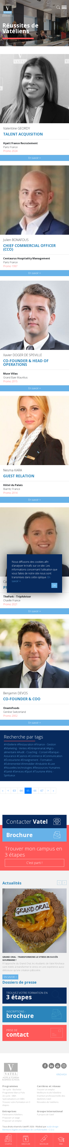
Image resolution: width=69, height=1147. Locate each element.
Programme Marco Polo (13, 1092)
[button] (59, 882)
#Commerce (35, 756)
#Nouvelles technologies (18, 767)
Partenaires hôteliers (12, 1114)
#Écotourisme (12, 760)
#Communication (52, 756)
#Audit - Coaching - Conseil (32, 752)
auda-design (52, 1126)
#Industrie (41, 764)
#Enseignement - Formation (36, 760)
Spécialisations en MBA (13, 1098)
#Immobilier (28, 764)
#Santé (8, 771)
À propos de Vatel (45, 1114)
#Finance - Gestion (45, 744)
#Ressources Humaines (46, 767)
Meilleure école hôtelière (49, 1092)
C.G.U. (52, 1129)
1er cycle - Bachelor (11, 1089)
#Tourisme (39, 771)
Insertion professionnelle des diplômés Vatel (51, 1097)
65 (28, 790)
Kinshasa (61, 1074)
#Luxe (51, 764)
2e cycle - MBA (9, 1095)
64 (21, 790)
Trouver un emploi (46, 1089)
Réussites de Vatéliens (47, 1102)
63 (14, 790)
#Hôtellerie (10, 744)
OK (54, 585)
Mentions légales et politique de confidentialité (24, 1129)
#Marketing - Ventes (15, 748)
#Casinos (22, 756)
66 (35, 790)
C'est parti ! (34, 863)
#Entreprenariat (36, 748)
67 (41, 790)
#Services (18, 771)
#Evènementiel (12, 764)
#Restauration (25, 744)
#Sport (28, 771)
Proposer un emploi (12, 1120)
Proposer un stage (11, 1117)
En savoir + (34, 158)
